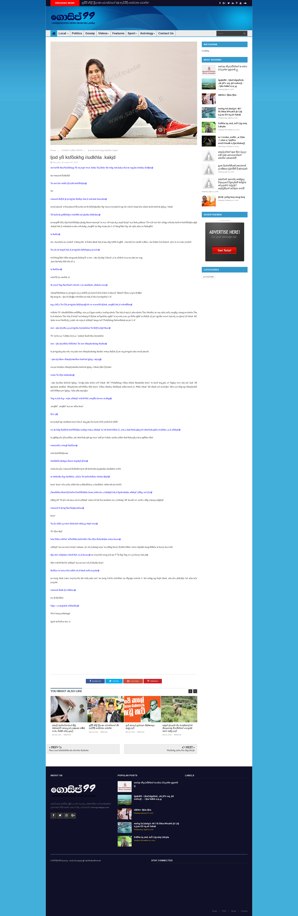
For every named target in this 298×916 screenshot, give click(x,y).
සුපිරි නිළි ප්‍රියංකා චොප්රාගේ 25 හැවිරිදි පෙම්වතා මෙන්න (115, 3)
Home (53, 150)
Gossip (90, 33)
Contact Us (166, 33)
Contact (244, 911)
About (233, 911)
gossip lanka (208, 277)
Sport (131, 33)
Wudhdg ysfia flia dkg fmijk (181, 750)
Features (118, 33)
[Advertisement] (191, 16)
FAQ (224, 911)
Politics (77, 33)
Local (63, 33)
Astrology (146, 33)
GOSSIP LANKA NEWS (72, 150)
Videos (102, 33)
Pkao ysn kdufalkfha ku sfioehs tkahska (69, 750)
